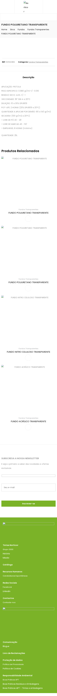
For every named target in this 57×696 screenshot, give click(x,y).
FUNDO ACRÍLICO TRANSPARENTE (28, 421)
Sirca (12, 29)
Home (4, 29)
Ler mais (28, 219)
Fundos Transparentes (38, 29)
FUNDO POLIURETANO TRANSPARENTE (28, 212)
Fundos (21, 29)
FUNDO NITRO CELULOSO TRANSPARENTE (28, 351)
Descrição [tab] (28, 77)
